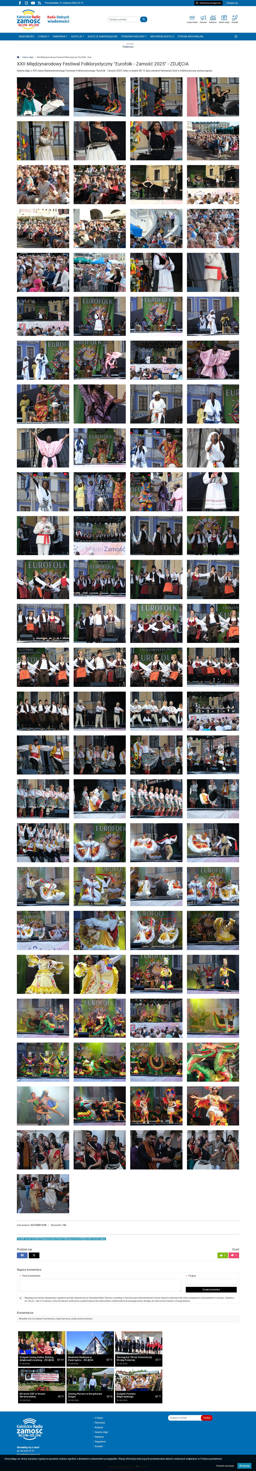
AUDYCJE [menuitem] (76, 36)
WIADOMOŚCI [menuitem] (26, 36)
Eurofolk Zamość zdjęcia (95, 1239)
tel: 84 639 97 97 (25, 1451)
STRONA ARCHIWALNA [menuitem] (190, 36)
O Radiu (99, 1418)
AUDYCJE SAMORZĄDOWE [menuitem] (103, 36)
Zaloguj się (232, 2)
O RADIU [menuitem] (42, 36)
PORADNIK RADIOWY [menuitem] (133, 36)
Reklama (99, 1436)
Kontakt (99, 1446)
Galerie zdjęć (101, 1432)
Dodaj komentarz (211, 1289)
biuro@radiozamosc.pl (28, 1454)
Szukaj (206, 1417)
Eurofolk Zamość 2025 (27, 1239)
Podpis (192, 1275)
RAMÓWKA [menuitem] (59, 36)
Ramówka (100, 1422)
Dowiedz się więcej (225, 1466)
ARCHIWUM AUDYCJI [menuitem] (162, 36)
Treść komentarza (30, 1275)
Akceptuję (244, 1465)
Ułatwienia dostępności (210, 3)
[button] (236, 36)
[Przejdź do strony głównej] (43, 19)
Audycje (99, 1427)
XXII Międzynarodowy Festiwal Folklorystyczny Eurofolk (60, 1239)
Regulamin (100, 1441)
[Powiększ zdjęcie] (43, 96)
